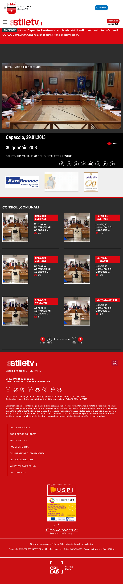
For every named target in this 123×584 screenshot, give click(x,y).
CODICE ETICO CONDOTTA (23, 434)
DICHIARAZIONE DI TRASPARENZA (27, 453)
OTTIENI (101, 7)
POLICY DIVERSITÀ (19, 447)
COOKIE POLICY (18, 472)
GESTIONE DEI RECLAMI (21, 459)
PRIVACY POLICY (18, 440)
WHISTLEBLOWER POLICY (23, 466)
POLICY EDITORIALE (20, 427)
